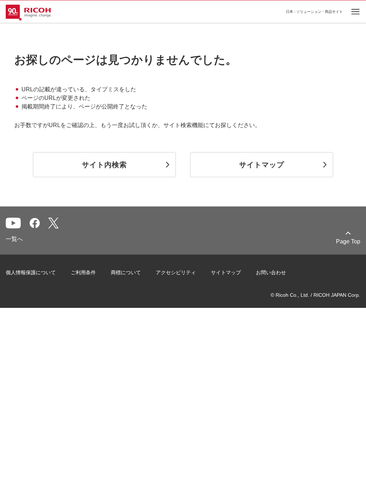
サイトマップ (226, 272)
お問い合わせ (271, 272)
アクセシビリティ (176, 272)
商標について (126, 272)
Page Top (348, 241)
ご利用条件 (83, 272)
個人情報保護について (31, 272)
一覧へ (14, 239)
